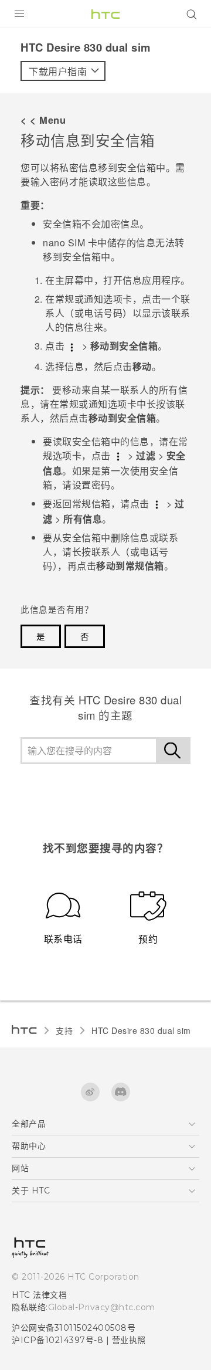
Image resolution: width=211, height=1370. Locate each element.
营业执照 (129, 1340)
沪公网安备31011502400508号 (73, 1327)
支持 (64, 1030)
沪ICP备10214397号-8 (57, 1340)
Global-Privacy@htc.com (101, 1307)
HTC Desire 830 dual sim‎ (141, 1030)
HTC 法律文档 (39, 1295)
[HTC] (105, 14)
